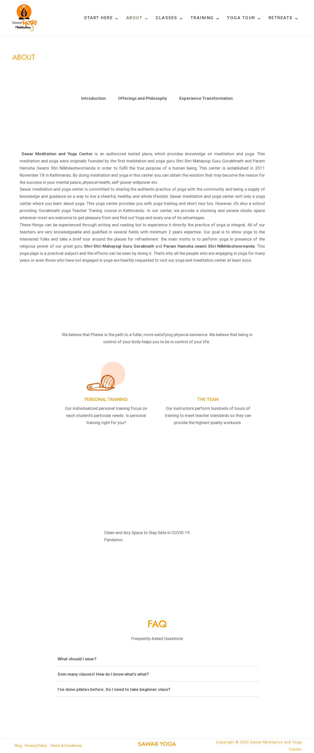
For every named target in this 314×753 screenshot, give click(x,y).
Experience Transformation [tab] (206, 98)
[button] (115, 17)
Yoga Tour (241, 17)
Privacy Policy (36, 745)
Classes (166, 17)
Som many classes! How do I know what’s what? (103, 674)
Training (202, 17)
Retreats (281, 17)
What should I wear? (77, 658)
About (134, 17)
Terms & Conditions (66, 745)
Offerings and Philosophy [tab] (142, 98)
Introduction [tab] (93, 98)
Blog (18, 745)
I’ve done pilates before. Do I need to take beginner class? (114, 689)
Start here (98, 17)
